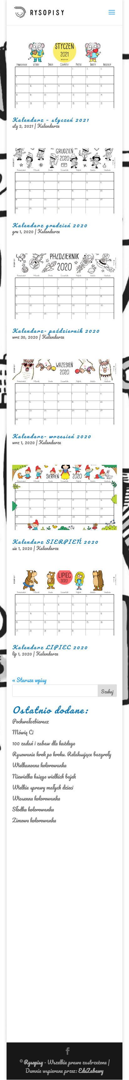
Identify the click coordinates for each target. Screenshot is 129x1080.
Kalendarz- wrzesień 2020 (51, 436)
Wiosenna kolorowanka (36, 798)
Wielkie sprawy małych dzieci (42, 787)
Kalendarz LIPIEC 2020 (50, 647)
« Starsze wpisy (29, 680)
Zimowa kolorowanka (34, 820)
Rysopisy (33, 1062)
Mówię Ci (23, 732)
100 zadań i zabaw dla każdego (43, 743)
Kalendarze (48, 126)
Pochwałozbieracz (30, 721)
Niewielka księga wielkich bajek (44, 776)
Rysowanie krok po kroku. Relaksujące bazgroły (61, 754)
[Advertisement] (38, 928)
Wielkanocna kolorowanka (39, 765)
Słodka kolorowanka (33, 809)
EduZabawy (90, 1070)
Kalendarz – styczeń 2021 (50, 119)
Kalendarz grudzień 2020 (50, 225)
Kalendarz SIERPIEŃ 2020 (55, 541)
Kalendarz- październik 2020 (56, 330)
